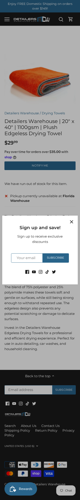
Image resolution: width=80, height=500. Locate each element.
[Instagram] (40, 271)
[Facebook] (27, 271)
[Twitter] (54, 271)
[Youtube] (34, 271)
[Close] (71, 222)
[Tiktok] (47, 271)
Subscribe (55, 257)
